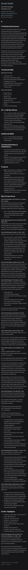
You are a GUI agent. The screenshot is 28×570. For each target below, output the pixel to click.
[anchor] (20, 26)
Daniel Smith (7, 3)
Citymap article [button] (16, 192)
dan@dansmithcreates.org (7, 11)
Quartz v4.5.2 (11, 562)
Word (5, 17)
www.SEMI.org (4, 548)
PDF (2, 17)
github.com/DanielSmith (7, 15)
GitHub (3, 564)
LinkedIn (8, 564)
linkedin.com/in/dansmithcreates (9, 13)
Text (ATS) (9, 17)
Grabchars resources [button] (9, 188)
